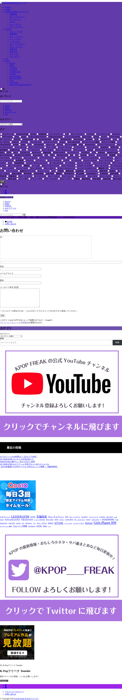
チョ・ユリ (14, 54)
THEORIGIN (31, 526)
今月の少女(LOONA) (12, 519)
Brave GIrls (49, 519)
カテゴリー (5, 334)
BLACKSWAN (16, 78)
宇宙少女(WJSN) (27, 519)
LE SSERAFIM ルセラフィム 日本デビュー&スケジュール (24, 464)
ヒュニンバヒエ (78, 523)
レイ (49, 526)
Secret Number (15, 76)
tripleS (2, 519)
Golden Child (95, 519)
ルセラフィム (10, 112)
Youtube (8, 7)
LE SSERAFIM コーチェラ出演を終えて (17, 459)
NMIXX (8, 110)
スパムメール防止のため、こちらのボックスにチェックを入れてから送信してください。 (40, 311)
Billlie (12, 65)
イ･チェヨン (15, 41)
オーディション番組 (6, 526)
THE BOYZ (11, 523)
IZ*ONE (8, 29)
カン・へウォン (16, 36)
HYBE (39, 526)
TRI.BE (13, 74)
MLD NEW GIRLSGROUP (20, 85)
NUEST (88, 519)
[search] (24, 215)
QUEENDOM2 (108, 519)
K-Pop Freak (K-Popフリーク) (26, 699)
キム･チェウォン (56, 517)
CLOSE (5, 91)
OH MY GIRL (15, 72)
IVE (6, 59)
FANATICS (14, 83)
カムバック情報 (20, 526)
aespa (115, 517)
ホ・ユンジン (15, 19)
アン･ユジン (15, 57)
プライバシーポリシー (9, 323)
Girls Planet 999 (105, 523)
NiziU (117, 519)
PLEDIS (18, 523)
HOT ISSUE (109, 517)
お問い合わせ (10, 224)
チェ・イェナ (15, 39)
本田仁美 (13, 52)
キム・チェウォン (17, 17)
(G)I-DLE (13, 70)
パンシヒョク (68, 523)
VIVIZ (56, 519)
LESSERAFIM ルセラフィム (16, 12)
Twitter (7, 9)
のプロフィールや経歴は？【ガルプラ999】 (18, 457)
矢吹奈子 (13, 49)
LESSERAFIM (20, 516)
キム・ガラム (15, 24)
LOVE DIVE (69, 519)
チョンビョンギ (93, 517)
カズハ (12, 22)
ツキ (34, 523)
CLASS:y (13, 68)
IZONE (32, 517)
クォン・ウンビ (16, 31)
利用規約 (25, 323)
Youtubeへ (4, 681)
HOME (9, 222)
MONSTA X (28, 523)
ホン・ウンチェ (16, 27)
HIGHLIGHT (3, 523)
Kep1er (12, 63)
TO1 (23, 523)
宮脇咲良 (13, 14)
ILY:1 (12, 80)
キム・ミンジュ (16, 47)
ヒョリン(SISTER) (39, 519)
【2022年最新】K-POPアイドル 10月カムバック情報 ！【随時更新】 (29, 467)
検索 (2, 182)
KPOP (7, 61)
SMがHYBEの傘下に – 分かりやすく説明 (17, 462)
